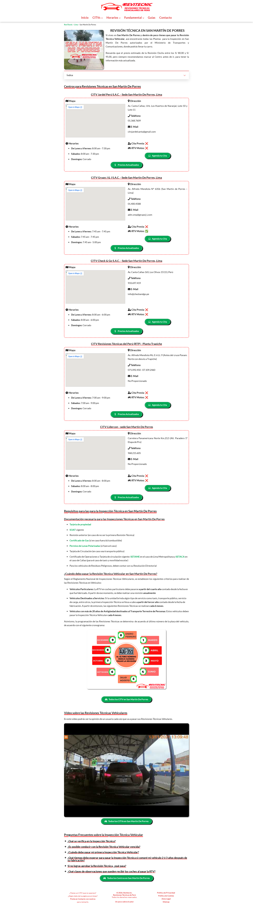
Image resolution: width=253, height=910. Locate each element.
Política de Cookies (166, 896)
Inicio (85, 17)
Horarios (112, 17)
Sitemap (166, 902)
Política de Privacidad (166, 893)
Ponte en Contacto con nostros (82, 899)
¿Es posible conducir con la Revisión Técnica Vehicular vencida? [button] (104, 846)
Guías (151, 17)
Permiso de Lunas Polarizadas (85, 545)
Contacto (165, 17)
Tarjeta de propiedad (80, 524)
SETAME (135, 556)
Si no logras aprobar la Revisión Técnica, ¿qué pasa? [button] (97, 865)
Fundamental (133, 17)
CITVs (96, 17)
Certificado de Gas (79, 540)
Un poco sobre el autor (124, 902)
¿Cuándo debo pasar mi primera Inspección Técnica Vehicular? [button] (103, 852)
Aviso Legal (166, 899)
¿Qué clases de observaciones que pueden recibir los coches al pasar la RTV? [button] (111, 871)
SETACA (180, 556)
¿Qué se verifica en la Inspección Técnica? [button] (92, 841)
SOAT (73, 529)
